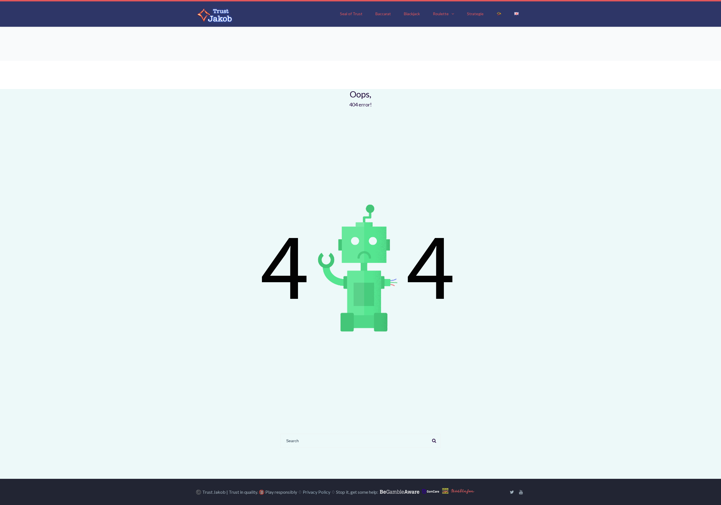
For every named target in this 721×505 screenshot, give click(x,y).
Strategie (475, 13)
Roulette (441, 13)
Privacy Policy (316, 492)
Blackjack (412, 13)
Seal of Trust (351, 13)
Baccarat (383, 13)
